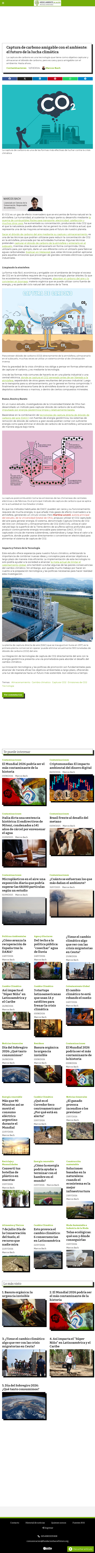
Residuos (39, 1043)
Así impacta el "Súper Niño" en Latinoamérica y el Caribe (14, 995)
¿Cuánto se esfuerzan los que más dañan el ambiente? (71, 881)
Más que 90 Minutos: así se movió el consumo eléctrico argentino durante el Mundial (13, 1114)
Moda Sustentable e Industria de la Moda (77, 1227)
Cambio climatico (41, 682)
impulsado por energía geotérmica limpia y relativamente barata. (38, 410)
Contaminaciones (16, 68)
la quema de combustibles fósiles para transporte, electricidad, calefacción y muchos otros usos (46, 220)
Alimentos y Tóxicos (13, 1225)
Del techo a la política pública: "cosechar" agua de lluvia (46, 946)
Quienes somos (58, 1522)
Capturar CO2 (59, 682)
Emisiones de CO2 (77, 682)
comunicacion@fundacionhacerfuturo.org (48, 1541)
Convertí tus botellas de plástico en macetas (11, 1174)
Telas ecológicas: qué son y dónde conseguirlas (78, 1236)
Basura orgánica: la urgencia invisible (46, 1051)
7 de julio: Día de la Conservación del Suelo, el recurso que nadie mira (14, 1236)
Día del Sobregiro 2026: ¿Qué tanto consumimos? (15, 1051)
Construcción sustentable (73, 1163)
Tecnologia (8, 686)
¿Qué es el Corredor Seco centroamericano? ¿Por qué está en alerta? (47, 1108)
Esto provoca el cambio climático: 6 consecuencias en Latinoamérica (47, 1234)
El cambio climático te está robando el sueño (78, 994)
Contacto (14, 1522)
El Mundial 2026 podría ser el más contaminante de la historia (23, 767)
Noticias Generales (12, 1043)
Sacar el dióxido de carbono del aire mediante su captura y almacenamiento (44, 234)
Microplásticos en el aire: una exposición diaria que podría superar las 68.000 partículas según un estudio (23, 884)
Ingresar (49, 1528)
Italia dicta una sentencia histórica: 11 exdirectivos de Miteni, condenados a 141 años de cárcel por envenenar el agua (23, 825)
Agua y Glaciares (43, 936)
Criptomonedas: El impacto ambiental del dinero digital (71, 766)
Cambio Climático (11, 986)
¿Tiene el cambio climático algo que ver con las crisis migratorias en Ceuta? (79, 944)
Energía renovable (12, 1097)
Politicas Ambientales (14, 936)
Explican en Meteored (38, 252)
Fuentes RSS (78, 1522)
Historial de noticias (35, 1522)
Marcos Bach (53, 68)
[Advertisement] (47, 23)
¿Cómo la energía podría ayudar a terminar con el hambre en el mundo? (46, 1173)
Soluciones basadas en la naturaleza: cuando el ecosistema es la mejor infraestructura (78, 1180)
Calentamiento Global (78, 986)
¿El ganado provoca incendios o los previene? (77, 1106)
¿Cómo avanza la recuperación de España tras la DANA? (14, 946)
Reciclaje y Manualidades (10, 1163)
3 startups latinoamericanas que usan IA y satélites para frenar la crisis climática (47, 999)
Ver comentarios (13, 694)
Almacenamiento (20, 682)
